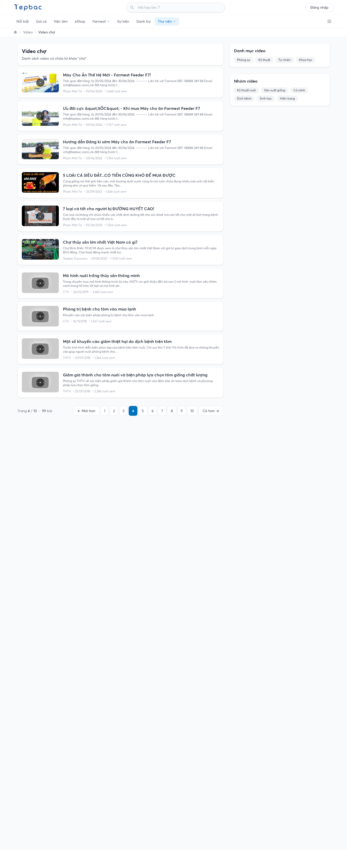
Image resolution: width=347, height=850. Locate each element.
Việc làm (61, 21)
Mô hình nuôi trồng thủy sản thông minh (101, 275)
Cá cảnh (299, 90)
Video (28, 32)
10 (192, 411)
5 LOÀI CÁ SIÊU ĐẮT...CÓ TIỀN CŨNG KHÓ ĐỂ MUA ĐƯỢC (119, 175)
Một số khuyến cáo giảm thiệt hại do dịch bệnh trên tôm (117, 341)
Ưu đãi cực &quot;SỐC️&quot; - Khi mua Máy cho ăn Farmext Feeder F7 (131, 108)
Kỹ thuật (264, 60)
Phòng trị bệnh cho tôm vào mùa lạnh (99, 309)
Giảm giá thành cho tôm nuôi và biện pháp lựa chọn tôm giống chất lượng (135, 374)
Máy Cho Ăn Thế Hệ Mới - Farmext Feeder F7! (107, 74)
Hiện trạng (287, 98)
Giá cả (41, 21)
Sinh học (266, 98)
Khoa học (305, 60)
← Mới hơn (86, 411)
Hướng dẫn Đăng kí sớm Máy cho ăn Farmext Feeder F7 (117, 141)
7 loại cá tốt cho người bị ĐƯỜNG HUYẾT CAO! (108, 208)
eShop (80, 21)
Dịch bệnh (244, 98)
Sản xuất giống (274, 90)
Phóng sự (243, 60)
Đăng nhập (319, 7)
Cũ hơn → (211, 411)
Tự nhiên (284, 60)
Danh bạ (143, 21)
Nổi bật (22, 21)
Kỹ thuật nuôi (246, 90)
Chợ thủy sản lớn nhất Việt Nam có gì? (100, 242)
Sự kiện (123, 21)
